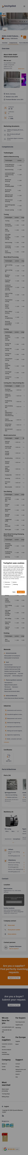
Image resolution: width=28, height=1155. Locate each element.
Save (14, 592)
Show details (6, 586)
